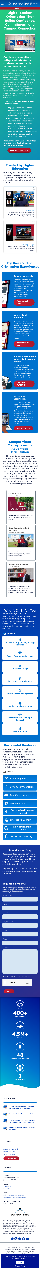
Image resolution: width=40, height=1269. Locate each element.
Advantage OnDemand (10, 1149)
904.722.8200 (7, 1188)
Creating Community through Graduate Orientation (22, 1128)
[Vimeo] (27, 1239)
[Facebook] (12, 1239)
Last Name (7, 904)
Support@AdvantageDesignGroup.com (14, 1197)
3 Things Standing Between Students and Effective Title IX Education (21, 1107)
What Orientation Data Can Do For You (22, 1114)
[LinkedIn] (19, 1239)
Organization (8, 921)
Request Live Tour (9, 1151)
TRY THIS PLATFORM (21, 383)
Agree (20, 1262)
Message (6, 948)
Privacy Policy (20, 1266)
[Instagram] (23, 1239)
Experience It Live (23, 343)
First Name (7, 895)
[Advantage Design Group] (21, 4)
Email (5, 913)
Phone (6, 930)
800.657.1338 (34, 4)
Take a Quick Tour (22, 302)
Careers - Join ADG (9, 1154)
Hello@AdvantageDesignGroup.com (13, 1195)
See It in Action (23, 428)
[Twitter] (15, 1239)
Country (6, 939)
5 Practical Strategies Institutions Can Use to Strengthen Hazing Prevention (22, 1121)
